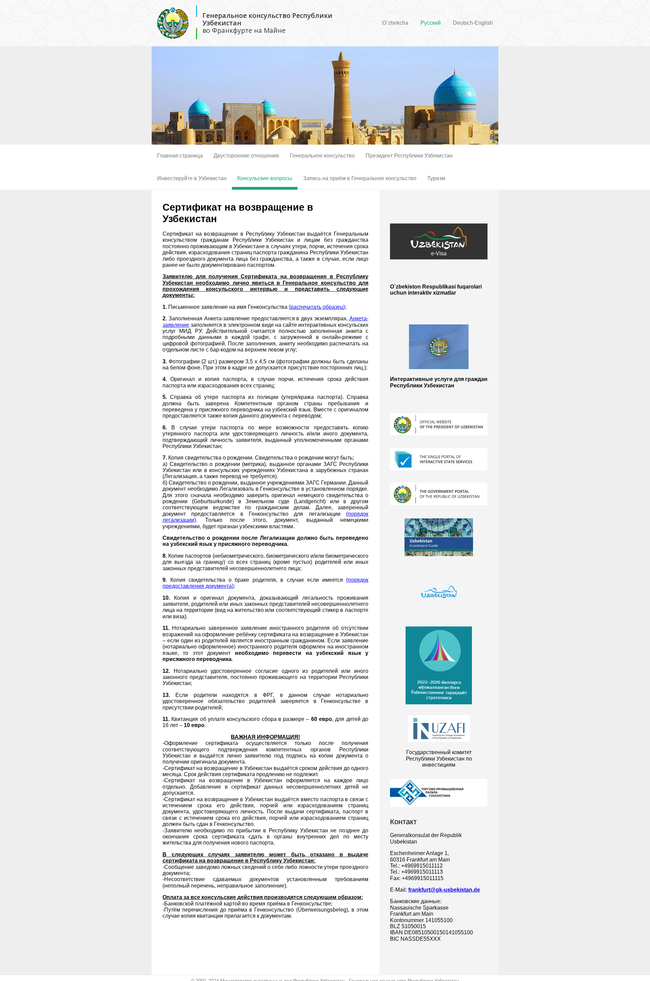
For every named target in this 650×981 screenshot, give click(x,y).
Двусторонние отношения (246, 155)
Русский (430, 23)
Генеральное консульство (322, 155)
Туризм (436, 178)
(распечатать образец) (317, 307)
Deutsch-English (473, 23)
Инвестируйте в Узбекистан (191, 178)
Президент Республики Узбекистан (409, 155)
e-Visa (439, 253)
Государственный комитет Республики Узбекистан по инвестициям (439, 758)
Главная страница (180, 155)
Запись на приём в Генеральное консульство (359, 178)
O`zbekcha (395, 23)
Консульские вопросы (264, 178)
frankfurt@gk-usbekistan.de (444, 890)
